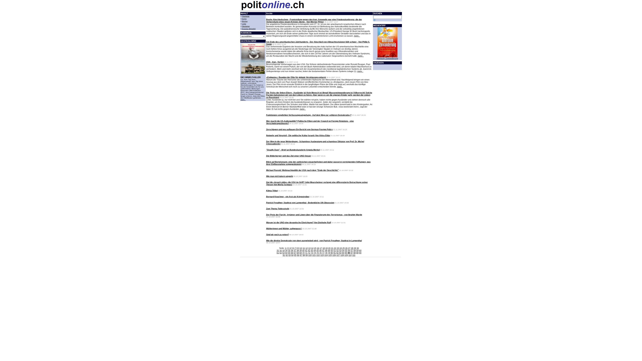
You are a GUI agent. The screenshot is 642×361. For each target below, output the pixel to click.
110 (350, 255)
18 (324, 248)
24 (341, 248)
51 (335, 250)
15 (315, 248)
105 (330, 255)
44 (315, 250)
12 (306, 248)
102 (318, 255)
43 (312, 250)
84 (343, 253)
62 (281, 253)
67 (295, 253)
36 (292, 250)
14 (312, 248)
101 (314, 255)
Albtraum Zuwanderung (387, 58)
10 (301, 248)
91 (284, 255)
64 (286, 253)
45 (317, 250)
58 (354, 250)
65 (289, 253)
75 (317, 253)
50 (332, 250)
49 (329, 250)
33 (283, 250)
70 (303, 253)
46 (320, 250)
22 (335, 248)
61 (278, 253)
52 (337, 250)
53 (340, 250)
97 (301, 255)
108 (342, 255)
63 (283, 253)
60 (360, 250)
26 (346, 248)
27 (349, 248)
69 (300, 253)
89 (357, 253)
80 (332, 253)
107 (338, 255)
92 (287, 255)
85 (346, 253)
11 (304, 248)
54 (343, 250)
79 (329, 253)
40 (303, 250)
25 (343, 248)
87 (352, 253)
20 (329, 248)
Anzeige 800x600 (249, 29)
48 (326, 250)
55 (346, 250)
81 (335, 253)
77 (323, 253)
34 (286, 250)
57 (352, 250)
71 (306, 253)
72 (309, 253)
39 (300, 250)
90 (360, 253)
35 (289, 250)
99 (306, 255)
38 (298, 250)
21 (332, 248)
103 (322, 255)
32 (281, 250)
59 (357, 250)
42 (309, 250)
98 (304, 255)
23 (338, 248)
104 (326, 255)
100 (310, 255)
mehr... (243, 100)
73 (312, 253)
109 (346, 255)
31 (278, 250)
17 (321, 248)
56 (349, 250)
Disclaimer (246, 26)
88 (354, 253)
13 (309, 248)
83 (340, 253)
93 (289, 255)
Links (244, 24)
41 (306, 250)
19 (326, 248)
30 (358, 248)
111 (353, 255)
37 (295, 250)
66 (292, 253)
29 (355, 248)
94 (292, 255)
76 (320, 253)
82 (337, 253)
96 (298, 255)
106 (334, 255)
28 (352, 248)
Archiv (244, 19)
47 (323, 250)
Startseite (245, 16)
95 (295, 255)
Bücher (245, 21)
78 (326, 253)
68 (298, 253)
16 (318, 248)
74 (315, 253)
